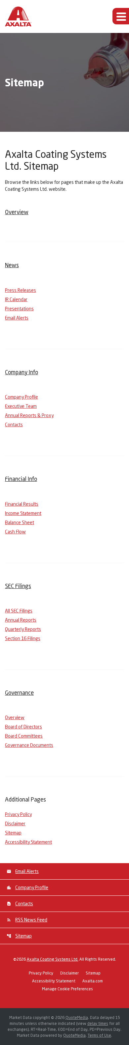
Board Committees (24, 736)
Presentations (19, 308)
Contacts (14, 424)
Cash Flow (15, 531)
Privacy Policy (18, 814)
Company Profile (21, 397)
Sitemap (13, 832)
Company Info (21, 372)
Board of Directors (23, 726)
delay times (97, 1023)
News (12, 265)
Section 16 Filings (22, 638)
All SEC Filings (18, 610)
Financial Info (21, 478)
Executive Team (21, 406)
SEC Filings (18, 585)
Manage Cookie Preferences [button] (67, 989)
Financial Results (21, 504)
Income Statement (23, 513)
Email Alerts (16, 318)
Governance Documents (29, 745)
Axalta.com (92, 981)
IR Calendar (16, 299)
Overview (16, 212)
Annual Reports (20, 620)
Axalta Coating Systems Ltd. (52, 959)
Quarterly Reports (23, 629)
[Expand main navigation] (120, 16)
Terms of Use (99, 1035)
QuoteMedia (76, 1017)
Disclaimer (15, 823)
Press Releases (20, 290)
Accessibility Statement (28, 842)
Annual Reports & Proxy (29, 415)
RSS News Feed (31, 919)
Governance (19, 692)
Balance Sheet (19, 522)
